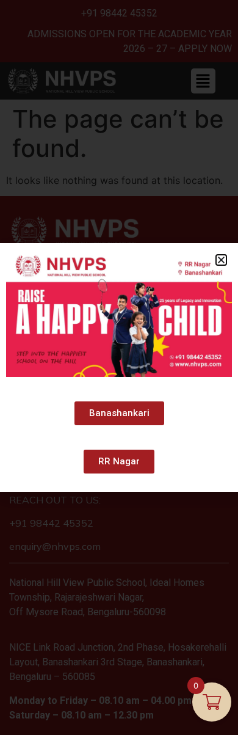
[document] (119, 367)
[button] (221, 260)
